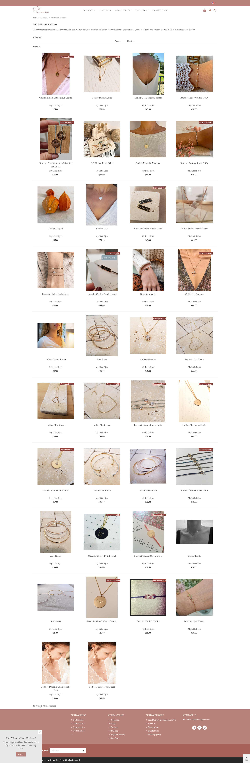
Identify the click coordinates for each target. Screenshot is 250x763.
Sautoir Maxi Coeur (194, 359)
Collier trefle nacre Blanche (194, 228)
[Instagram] (205, 728)
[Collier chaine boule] (56, 335)
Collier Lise (102, 228)
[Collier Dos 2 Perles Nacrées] (148, 74)
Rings (113, 723)
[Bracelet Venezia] (148, 270)
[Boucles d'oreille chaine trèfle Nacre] (56, 663)
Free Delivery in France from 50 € (162, 719)
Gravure (104, 10)
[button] (214, 3)
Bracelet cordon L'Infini (148, 621)
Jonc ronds (101, 359)
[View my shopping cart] (205, 10)
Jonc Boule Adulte (102, 490)
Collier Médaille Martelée (148, 163)
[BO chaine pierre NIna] (102, 139)
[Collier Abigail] (56, 204)
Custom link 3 (79, 727)
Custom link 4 (79, 730)
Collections (122, 10)
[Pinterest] (199, 728)
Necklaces (115, 719)
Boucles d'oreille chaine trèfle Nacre (56, 688)
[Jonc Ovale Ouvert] (148, 466)
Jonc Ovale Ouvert (148, 490)
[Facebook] (194, 728)
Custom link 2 (79, 723)
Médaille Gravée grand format (102, 621)
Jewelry (88, 10)
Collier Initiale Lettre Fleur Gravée (55, 97)
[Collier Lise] (102, 204)
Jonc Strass (55, 621)
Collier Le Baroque (194, 293)
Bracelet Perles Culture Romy (194, 97)
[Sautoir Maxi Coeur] (194, 335)
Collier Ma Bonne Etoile (194, 424)
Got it (20, 754)
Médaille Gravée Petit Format (102, 555)
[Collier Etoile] (194, 532)
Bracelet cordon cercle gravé (148, 228)
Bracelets (114, 730)
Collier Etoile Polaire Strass (56, 490)
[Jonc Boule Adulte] (102, 466)
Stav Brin (114, 738)
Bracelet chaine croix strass (55, 293)
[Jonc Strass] (56, 597)
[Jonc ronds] (102, 335)
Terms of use (153, 727)
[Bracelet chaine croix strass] (56, 270)
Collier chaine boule (56, 359)
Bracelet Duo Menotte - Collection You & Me (55, 164)
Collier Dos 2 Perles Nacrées (148, 97)
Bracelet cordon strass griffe (194, 163)
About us (152, 723)
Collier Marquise (148, 359)
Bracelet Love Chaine (194, 621)
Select (36, 46)
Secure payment (154, 734)
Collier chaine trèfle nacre (102, 686)
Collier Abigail (56, 228)
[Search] (214, 10)
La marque (159, 10)
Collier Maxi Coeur (102, 424)
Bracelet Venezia (148, 293)
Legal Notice (153, 730)
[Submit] (83, 750)
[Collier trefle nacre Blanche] (194, 204)
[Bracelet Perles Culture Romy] (194, 74)
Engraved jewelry (118, 734)
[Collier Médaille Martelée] (148, 139)
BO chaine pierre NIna (102, 163)
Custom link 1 (79, 719)
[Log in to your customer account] (210, 10)
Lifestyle (141, 10)
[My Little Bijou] (41, 10)
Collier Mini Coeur (56, 424)
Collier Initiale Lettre (102, 97)
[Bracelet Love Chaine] (194, 597)
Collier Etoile (194, 555)
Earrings (114, 727)
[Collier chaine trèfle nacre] (102, 663)
